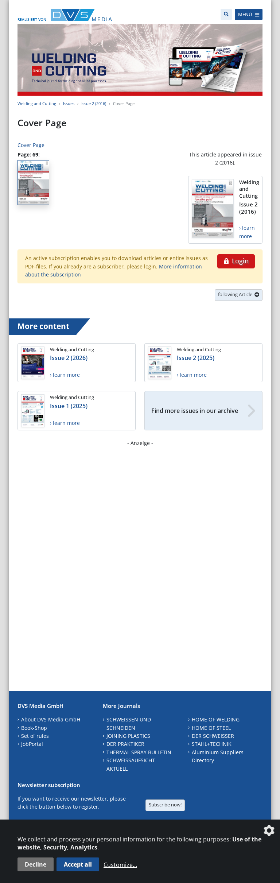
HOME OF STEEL (211, 727)
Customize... (120, 865)
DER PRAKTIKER (125, 743)
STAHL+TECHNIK (212, 743)
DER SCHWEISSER (213, 735)
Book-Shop (34, 727)
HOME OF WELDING (216, 719)
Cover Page (31, 145)
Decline (35, 864)
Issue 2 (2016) (93, 103)
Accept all (78, 864)
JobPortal (32, 743)
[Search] (226, 14)
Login (239, 260)
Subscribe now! (165, 804)
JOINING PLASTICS (128, 735)
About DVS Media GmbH (50, 719)
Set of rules (35, 735)
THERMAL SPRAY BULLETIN (138, 752)
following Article (236, 294)
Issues (68, 103)
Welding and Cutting (37, 103)
